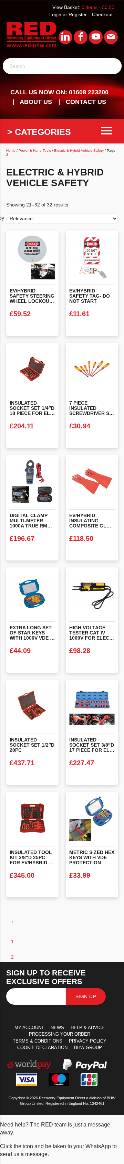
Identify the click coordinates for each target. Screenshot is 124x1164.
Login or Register (68, 14)
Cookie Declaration (42, 1047)
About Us (36, 101)
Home (11, 150)
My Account (29, 1027)
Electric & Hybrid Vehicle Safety (79, 150)
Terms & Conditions (37, 1041)
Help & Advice (88, 1027)
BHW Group (88, 1047)
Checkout (102, 14)
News (57, 1027)
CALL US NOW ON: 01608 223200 (59, 92)
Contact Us (86, 101)
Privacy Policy (87, 1041)
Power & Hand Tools (35, 150)
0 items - (98, 7)
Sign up (85, 996)
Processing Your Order (59, 1034)
